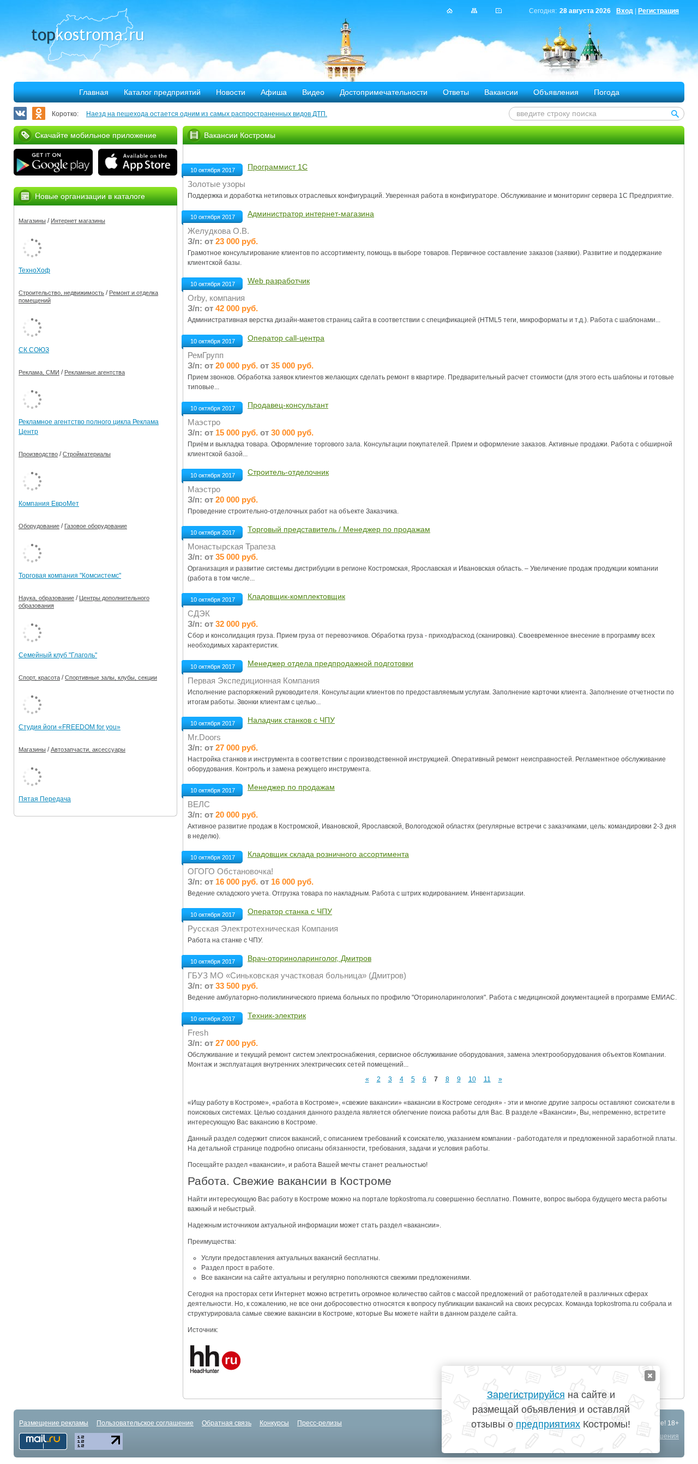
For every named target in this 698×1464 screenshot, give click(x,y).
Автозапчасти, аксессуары (88, 749)
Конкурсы (274, 1423)
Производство (38, 454)
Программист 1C (278, 166)
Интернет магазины (78, 220)
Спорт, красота (39, 677)
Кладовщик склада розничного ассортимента (328, 854)
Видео (313, 92)
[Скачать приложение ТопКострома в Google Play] (53, 163)
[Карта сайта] (474, 10)
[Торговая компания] (32, 542)
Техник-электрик (277, 1015)
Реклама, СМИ (39, 372)
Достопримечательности (384, 92)
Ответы (456, 92)
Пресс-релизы (319, 1423)
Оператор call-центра (286, 338)
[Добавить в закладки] (499, 10)
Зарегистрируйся (526, 1394)
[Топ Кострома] (87, 36)
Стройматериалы (87, 454)
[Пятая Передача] (32, 765)
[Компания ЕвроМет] (32, 470)
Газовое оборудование (95, 526)
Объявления (556, 92)
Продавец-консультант (288, 405)
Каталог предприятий (162, 92)
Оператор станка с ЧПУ (290, 911)
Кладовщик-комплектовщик (296, 596)
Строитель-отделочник (288, 472)
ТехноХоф (34, 270)
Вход (624, 11)
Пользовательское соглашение (145, 1423)
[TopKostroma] (450, 10)
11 (487, 1079)
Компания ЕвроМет (49, 503)
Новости (230, 92)
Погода (606, 92)
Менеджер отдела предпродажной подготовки (330, 663)
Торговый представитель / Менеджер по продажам (339, 529)
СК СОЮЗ (34, 350)
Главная (94, 92)
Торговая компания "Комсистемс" (70, 575)
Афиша (274, 92)
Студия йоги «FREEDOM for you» (70, 727)
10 (472, 1079)
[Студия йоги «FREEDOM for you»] (32, 693)
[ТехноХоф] (32, 236)
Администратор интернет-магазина (311, 213)
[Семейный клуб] (32, 621)
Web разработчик (279, 280)
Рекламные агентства (94, 372)
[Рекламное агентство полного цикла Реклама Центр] (32, 388)
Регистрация (658, 11)
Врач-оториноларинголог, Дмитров (309, 958)
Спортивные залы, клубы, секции (111, 677)
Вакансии (501, 92)
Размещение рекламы (53, 1423)
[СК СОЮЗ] (32, 316)
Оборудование (39, 526)
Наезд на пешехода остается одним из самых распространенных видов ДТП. (206, 114)
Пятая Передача (45, 799)
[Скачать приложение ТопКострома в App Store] (137, 163)
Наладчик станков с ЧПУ (291, 720)
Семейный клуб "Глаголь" (58, 655)
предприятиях (548, 1424)
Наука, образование (46, 598)
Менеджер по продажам (291, 787)
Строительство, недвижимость (61, 292)
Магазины (32, 220)
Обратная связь (226, 1423)
